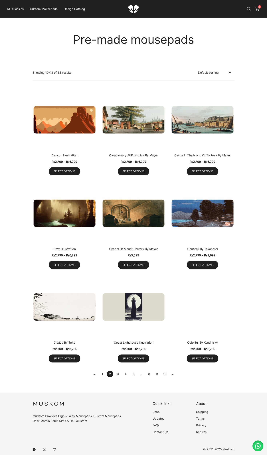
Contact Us (160, 432)
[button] (257, 445)
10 (164, 374)
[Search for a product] (248, 9)
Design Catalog (74, 9)
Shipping (202, 412)
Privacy (201, 425)
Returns (201, 432)
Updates (158, 418)
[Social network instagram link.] (54, 449)
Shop (156, 412)
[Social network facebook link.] (34, 449)
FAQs (156, 425)
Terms (200, 418)
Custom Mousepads (43, 9)
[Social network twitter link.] (44, 449)
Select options (64, 171)
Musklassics (15, 9)
